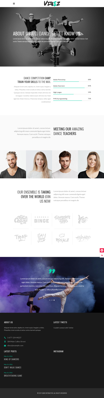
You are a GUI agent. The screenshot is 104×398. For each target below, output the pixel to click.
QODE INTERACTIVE (47, 393)
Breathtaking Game (13, 375)
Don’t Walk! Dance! (12, 367)
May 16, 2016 (8, 356)
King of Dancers (11, 359)
